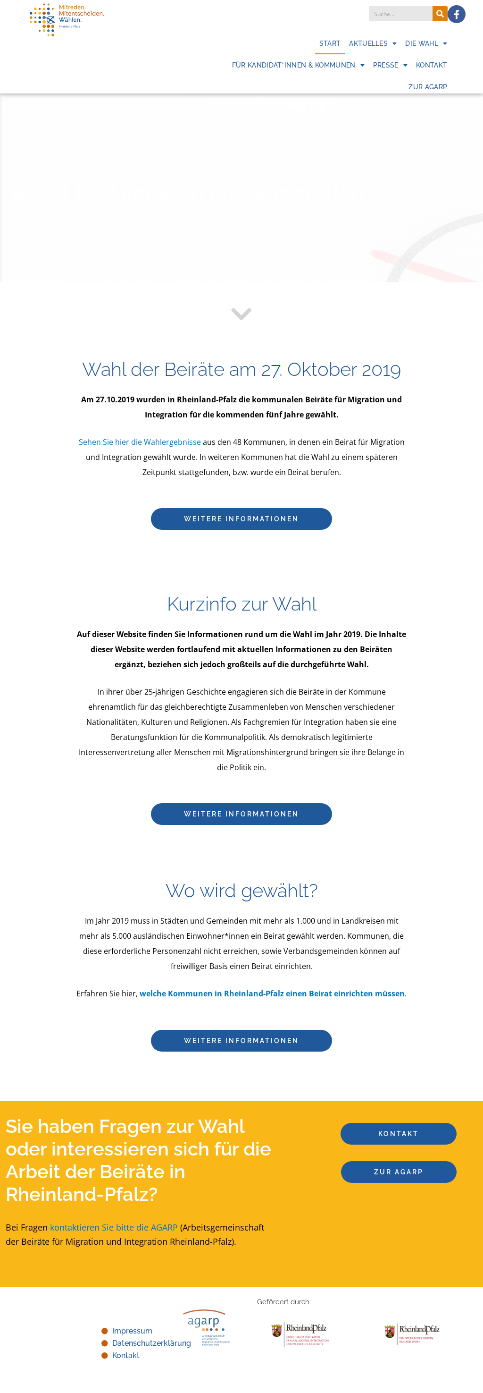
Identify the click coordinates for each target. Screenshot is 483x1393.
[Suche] (440, 13)
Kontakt (431, 65)
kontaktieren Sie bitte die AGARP (114, 1227)
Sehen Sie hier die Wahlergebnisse (140, 442)
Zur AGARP (427, 87)
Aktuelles (368, 43)
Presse (386, 65)
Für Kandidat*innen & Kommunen (294, 65)
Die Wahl (421, 43)
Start (330, 43)
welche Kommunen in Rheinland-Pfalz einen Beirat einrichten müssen (272, 993)
